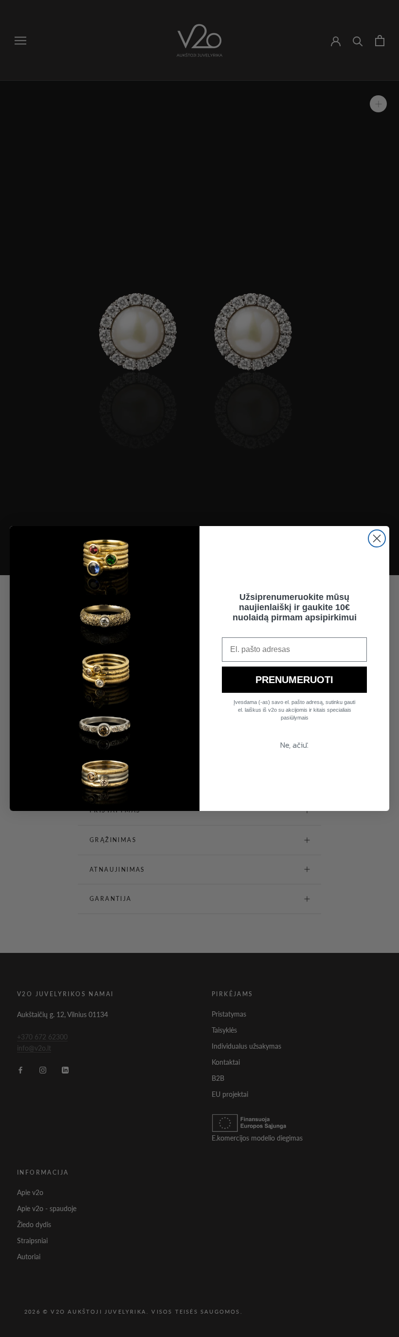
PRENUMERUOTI (294, 679)
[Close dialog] (376, 538)
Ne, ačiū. (294, 745)
